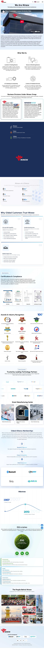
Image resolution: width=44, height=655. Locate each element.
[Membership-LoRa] (32, 472)
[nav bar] (42, 2)
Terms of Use (24, 644)
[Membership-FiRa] (11, 481)
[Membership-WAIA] (32, 481)
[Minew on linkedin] (17, 640)
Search (33, 1)
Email (42, 528)
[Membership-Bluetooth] (11, 472)
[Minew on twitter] (23, 640)
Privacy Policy (29, 644)
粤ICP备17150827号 (15, 644)
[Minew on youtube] (26, 640)
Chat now (42, 525)
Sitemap (20, 644)
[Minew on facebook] (20, 640)
